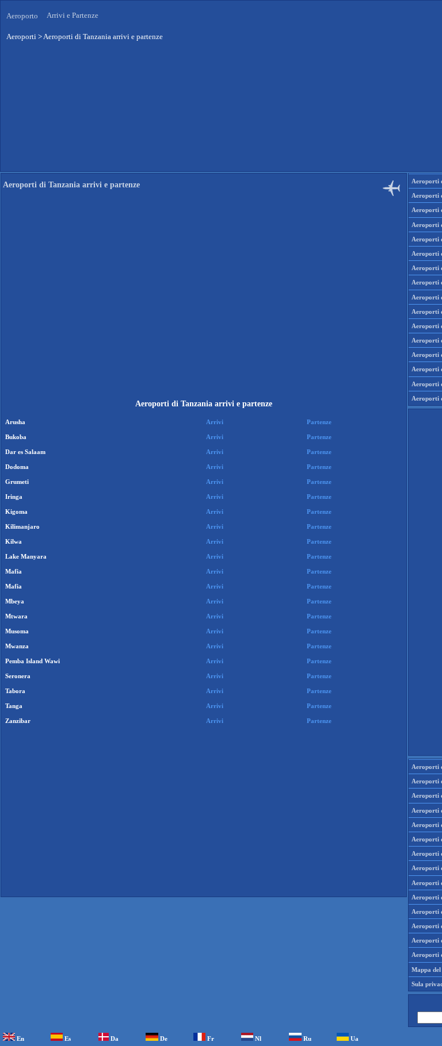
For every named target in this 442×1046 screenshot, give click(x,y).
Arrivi (214, 421)
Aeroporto (22, 15)
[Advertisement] (204, 301)
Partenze (319, 421)
